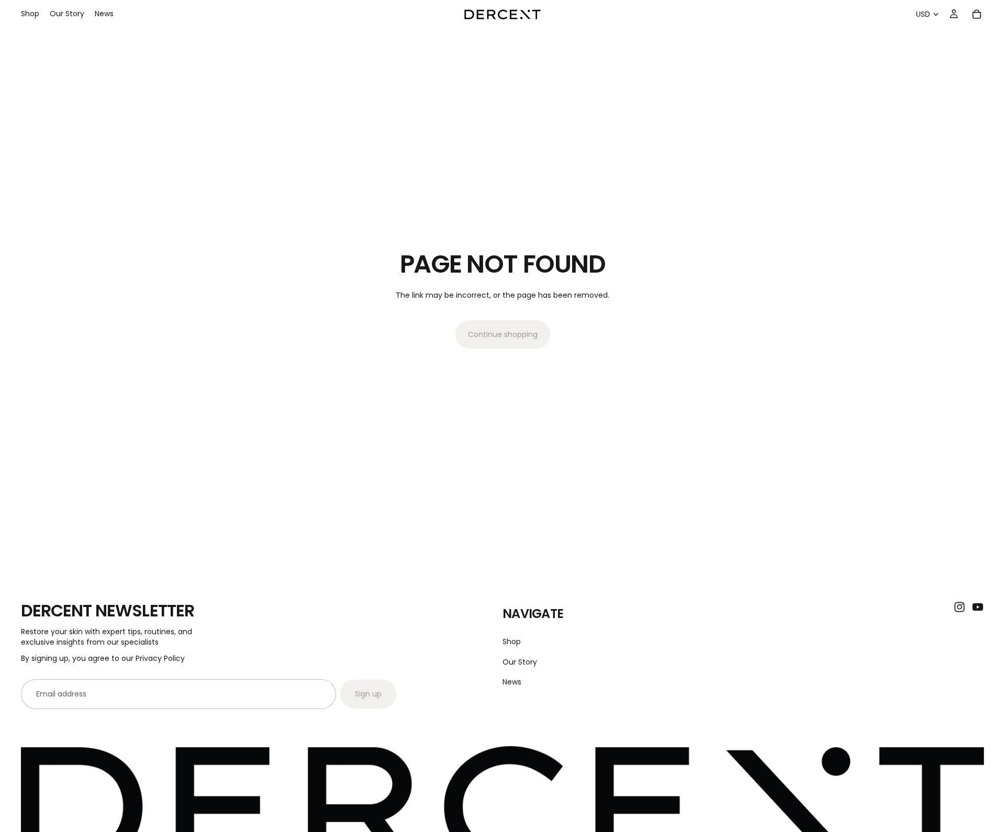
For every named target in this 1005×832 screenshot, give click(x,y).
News (511, 681)
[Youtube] (978, 607)
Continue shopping (503, 334)
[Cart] (976, 14)
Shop (511, 641)
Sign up (368, 694)
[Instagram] (959, 607)
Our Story (519, 661)
